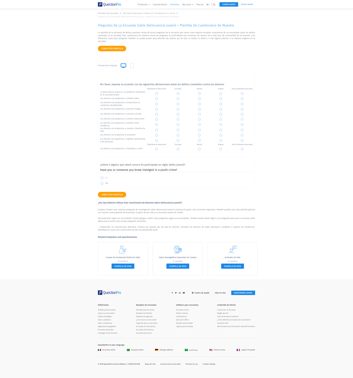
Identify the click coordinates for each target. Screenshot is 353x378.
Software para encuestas (107, 310)
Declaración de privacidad (170, 364)
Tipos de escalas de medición (228, 316)
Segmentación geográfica (107, 326)
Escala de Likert (222, 323)
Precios (200, 4)
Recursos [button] (187, 4)
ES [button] (208, 5)
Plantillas (174, 4)
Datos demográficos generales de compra (177, 257)
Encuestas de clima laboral (145, 326)
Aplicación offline (182, 320)
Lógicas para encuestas (184, 326)
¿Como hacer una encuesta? (146, 320)
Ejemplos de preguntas (144, 316)
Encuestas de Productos (145, 330)
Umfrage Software (166, 350)
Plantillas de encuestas (108, 13)
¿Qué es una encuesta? (106, 313)
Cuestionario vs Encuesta (226, 310)
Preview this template (107, 65)
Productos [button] (143, 4)
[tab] (132, 65)
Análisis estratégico (105, 316)
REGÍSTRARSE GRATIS (243, 293)
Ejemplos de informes (144, 313)
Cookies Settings (209, 364)
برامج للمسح (193, 350)
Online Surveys (219, 350)
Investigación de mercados (107, 333)
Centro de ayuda (202, 293)
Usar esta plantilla (112, 48)
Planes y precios (182, 313)
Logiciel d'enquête (248, 350)
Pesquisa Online (137, 350)
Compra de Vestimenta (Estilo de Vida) (123, 257)
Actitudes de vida (232, 257)
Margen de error (222, 313)
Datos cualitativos (104, 320)
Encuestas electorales (106, 330)
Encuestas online (182, 310)
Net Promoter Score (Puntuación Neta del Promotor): (236, 326)
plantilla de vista (122, 266)
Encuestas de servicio (144, 333)
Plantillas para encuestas (145, 310)
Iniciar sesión (247, 4)
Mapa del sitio (150, 364)
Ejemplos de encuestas (184, 323)
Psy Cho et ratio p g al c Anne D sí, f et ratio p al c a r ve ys (149, 13)
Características (160, 4)
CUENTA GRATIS (228, 4)
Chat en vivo (220, 293)
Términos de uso (191, 364)
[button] (214, 4)
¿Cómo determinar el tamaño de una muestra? (233, 320)
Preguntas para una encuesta (146, 323)
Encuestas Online (108, 350)
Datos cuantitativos (105, 323)
